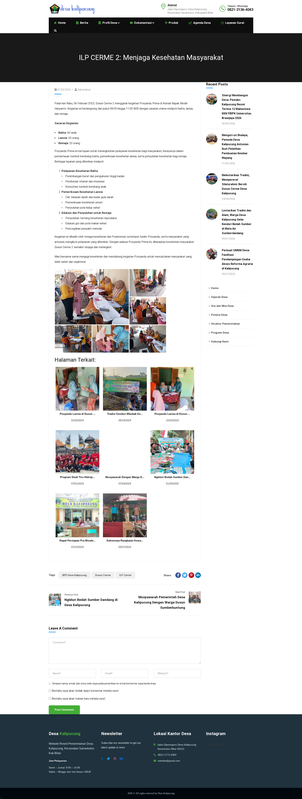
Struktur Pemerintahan (225, 323)
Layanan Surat (234, 22)
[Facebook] (178, 575)
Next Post (180, 592)
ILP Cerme (125, 575)
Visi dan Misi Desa (222, 306)
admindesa (84, 89)
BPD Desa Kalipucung (74, 575)
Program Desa (220, 332)
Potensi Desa (219, 314)
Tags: (52, 575)
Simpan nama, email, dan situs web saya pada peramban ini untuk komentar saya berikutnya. (104, 683)
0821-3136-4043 (240, 10)
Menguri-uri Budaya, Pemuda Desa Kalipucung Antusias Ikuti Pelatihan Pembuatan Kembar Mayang (235, 146)
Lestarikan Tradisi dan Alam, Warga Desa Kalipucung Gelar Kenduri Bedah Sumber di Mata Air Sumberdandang (236, 222)
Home (214, 288)
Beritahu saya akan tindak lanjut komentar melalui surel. (85, 690)
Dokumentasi (143, 22)
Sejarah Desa (219, 297)
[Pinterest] (191, 575)
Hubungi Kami (220, 341)
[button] (92, 297)
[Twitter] (185, 575)
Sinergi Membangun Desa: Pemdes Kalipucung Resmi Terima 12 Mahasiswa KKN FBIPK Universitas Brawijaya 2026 (236, 107)
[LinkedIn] (198, 575)
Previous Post (71, 594)
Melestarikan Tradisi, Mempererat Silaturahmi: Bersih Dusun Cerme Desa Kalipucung (236, 184)
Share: (168, 575)
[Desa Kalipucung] (71, 8)
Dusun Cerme (103, 575)
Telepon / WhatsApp (237, 6)
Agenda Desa (202, 22)
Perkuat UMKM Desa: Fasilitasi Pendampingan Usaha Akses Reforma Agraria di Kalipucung (237, 259)
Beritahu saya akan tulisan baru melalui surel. (79, 698)
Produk (173, 22)
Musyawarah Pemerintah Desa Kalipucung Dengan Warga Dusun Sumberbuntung (159, 602)
